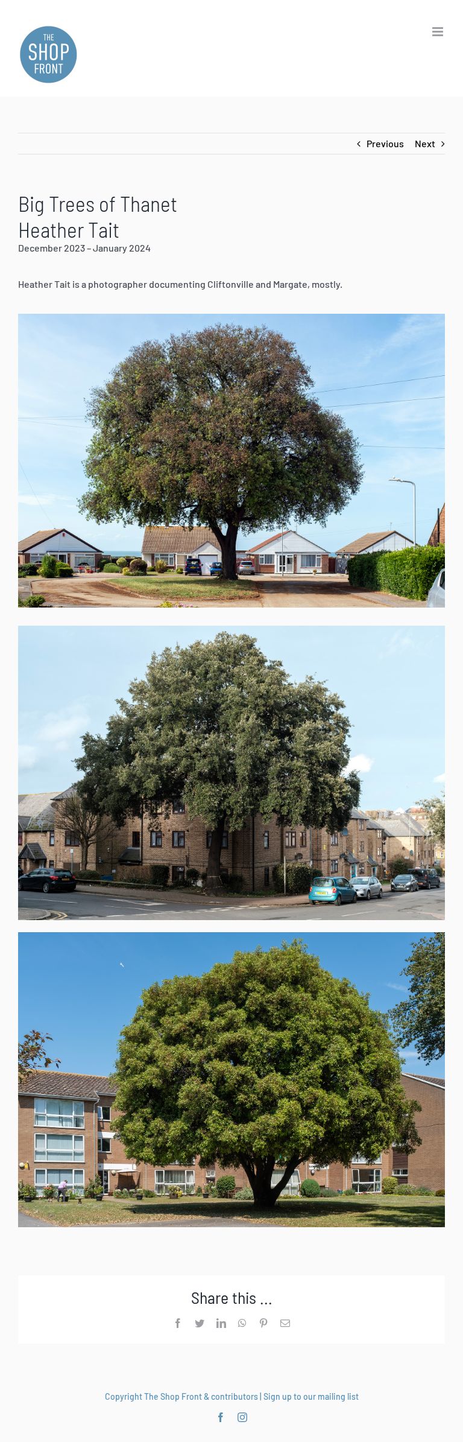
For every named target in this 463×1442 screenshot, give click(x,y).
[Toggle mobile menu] (438, 31)
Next (425, 143)
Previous (385, 143)
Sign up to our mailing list (311, 1396)
